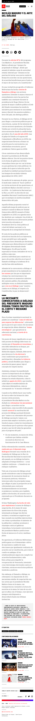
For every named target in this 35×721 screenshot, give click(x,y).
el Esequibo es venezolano (21, 344)
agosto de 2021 (15, 381)
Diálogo (20, 631)
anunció (11, 410)
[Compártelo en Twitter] (7, 52)
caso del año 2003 (21, 134)
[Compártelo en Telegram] (15, 52)
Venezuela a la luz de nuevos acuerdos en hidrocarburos (25, 666)
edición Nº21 (15, 60)
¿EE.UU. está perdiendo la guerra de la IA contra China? (25, 642)
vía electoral (20, 354)
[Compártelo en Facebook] (3, 52)
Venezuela (5, 631)
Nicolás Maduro (13, 631)
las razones (6, 273)
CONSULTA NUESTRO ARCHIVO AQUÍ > (10, 691)
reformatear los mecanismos (21, 403)
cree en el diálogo (12, 286)
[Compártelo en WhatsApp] (11, 52)
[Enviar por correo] (19, 52)
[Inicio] (6, 6)
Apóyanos (22, 6)
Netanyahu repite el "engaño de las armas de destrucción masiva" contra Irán (25, 655)
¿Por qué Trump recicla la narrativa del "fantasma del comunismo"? (25, 678)
